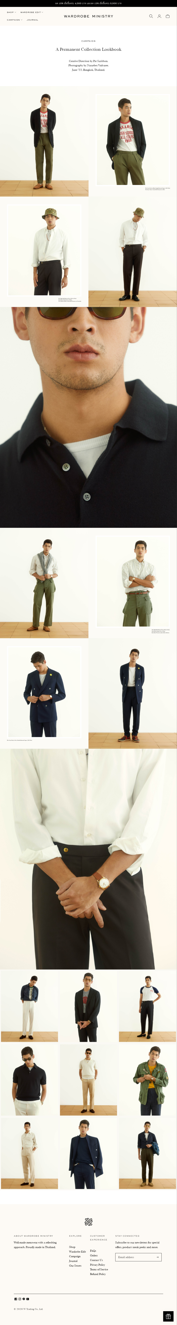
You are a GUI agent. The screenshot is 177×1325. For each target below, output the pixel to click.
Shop (10, 12)
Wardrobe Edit (30, 12)
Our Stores (75, 1265)
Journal (32, 20)
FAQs (93, 1250)
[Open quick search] (151, 16)
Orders (94, 1255)
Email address (126, 1253)
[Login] (159, 16)
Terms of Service (99, 1269)
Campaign (13, 20)
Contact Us (96, 1260)
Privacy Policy (97, 1264)
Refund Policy (98, 1274)
